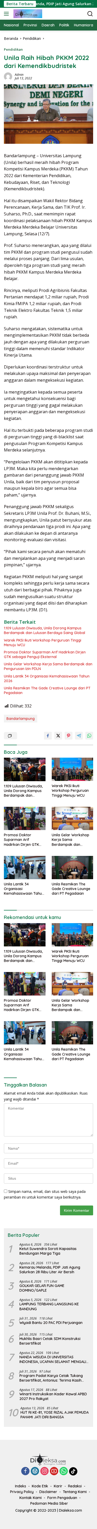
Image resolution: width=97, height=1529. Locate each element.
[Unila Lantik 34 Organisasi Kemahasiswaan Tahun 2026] (25, 867)
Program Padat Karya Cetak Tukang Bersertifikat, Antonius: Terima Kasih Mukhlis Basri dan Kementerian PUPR (51, 1378)
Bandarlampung (20, 718)
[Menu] (7, 13)
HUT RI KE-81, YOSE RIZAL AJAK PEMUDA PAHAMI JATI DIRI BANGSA (54, 1414)
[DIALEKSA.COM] (27, 13)
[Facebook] (25, 1471)
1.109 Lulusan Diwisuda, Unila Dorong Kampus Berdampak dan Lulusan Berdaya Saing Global (44, 630)
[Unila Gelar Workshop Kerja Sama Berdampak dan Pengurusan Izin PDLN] (72, 818)
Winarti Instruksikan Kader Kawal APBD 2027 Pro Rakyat (53, 1396)
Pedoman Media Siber (49, 1503)
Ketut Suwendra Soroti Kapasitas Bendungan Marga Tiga (48, 1251)
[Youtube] (54, 1471)
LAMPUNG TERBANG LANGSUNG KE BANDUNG (49, 1306)
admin (19, 74)
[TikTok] (73, 1471)
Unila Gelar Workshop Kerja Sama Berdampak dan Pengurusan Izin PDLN (48, 666)
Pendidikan (13, 49)
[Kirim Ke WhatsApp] (89, 736)
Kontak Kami (30, 1497)
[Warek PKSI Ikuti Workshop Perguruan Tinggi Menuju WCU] (72, 769)
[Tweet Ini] (58, 736)
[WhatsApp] (63, 1471)
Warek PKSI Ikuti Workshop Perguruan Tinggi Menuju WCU (42, 642)
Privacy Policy (22, 1491)
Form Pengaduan (62, 1497)
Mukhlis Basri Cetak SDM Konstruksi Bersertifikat (49, 1341)
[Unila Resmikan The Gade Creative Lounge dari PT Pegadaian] (72, 867)
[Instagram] (44, 1471)
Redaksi (75, 1486)
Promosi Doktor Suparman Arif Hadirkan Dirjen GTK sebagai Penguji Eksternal (45, 654)
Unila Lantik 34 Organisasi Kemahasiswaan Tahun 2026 (46, 678)
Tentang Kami (75, 1491)
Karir (58, 1486)
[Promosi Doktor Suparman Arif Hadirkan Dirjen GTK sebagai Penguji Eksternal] (25, 818)
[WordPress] (35, 1471)
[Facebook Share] (48, 736)
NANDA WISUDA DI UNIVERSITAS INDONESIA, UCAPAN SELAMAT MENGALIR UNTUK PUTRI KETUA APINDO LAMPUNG (53, 1359)
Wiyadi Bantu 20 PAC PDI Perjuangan (51, 1322)
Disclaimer (48, 1491)
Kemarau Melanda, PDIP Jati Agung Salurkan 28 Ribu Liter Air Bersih (49, 1269)
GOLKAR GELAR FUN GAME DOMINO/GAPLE (41, 1288)
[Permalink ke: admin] (8, 76)
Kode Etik (40, 1486)
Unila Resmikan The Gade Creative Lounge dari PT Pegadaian (47, 690)
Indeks (20, 1486)
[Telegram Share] (79, 736)
